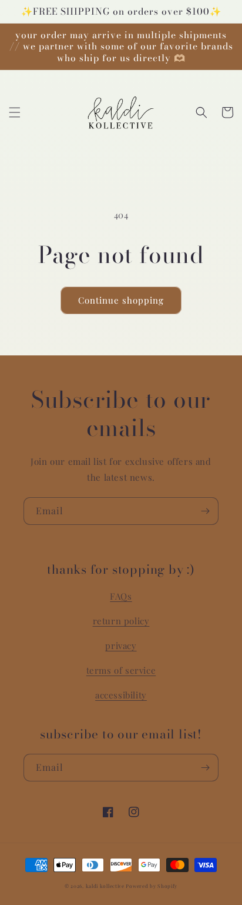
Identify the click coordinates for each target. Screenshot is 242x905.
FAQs (121, 596)
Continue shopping (121, 300)
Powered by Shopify (151, 886)
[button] (15, 112)
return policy (121, 621)
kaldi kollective (106, 886)
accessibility (121, 695)
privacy (120, 645)
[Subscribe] (205, 511)
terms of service (121, 670)
